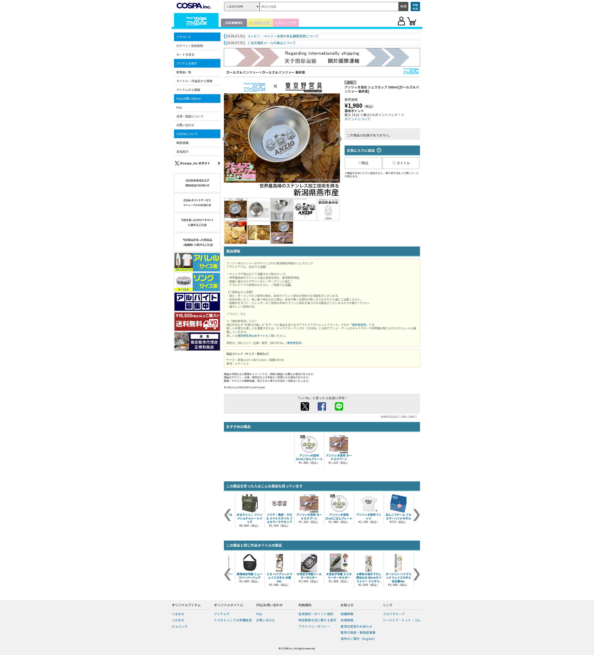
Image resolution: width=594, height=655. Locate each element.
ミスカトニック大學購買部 (233, 620)
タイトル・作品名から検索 (194, 81)
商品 (365, 163)
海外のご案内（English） (359, 638)
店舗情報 (347, 614)
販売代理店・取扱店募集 (358, 632)
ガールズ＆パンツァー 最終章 (283, 72)
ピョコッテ (179, 626)
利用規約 (304, 605)
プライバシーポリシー (314, 626)
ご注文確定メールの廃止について (271, 43)
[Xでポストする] (305, 409)
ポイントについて (358, 119)
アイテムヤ (221, 614)
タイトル (403, 163)
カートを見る (185, 54)
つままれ (178, 614)
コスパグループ (394, 614)
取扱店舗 (182, 142)
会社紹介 (182, 151)
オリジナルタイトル (228, 605)
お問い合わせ (185, 125)
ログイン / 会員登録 (189, 45)
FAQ (179, 107)
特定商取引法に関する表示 (317, 620)
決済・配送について (189, 116)
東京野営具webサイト (251, 335)
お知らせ (347, 605)
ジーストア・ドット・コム (402, 620)
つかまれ (178, 620)
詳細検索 (415, 6)
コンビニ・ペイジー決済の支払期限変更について (283, 36)
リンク (388, 605)
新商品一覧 (183, 72)
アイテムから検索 (188, 90)
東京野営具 (359, 325)
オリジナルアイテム (186, 605)
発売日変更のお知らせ (356, 626)
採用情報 (347, 620)
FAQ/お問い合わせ (269, 605)
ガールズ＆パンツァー (242, 72)
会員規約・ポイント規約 (315, 614)
